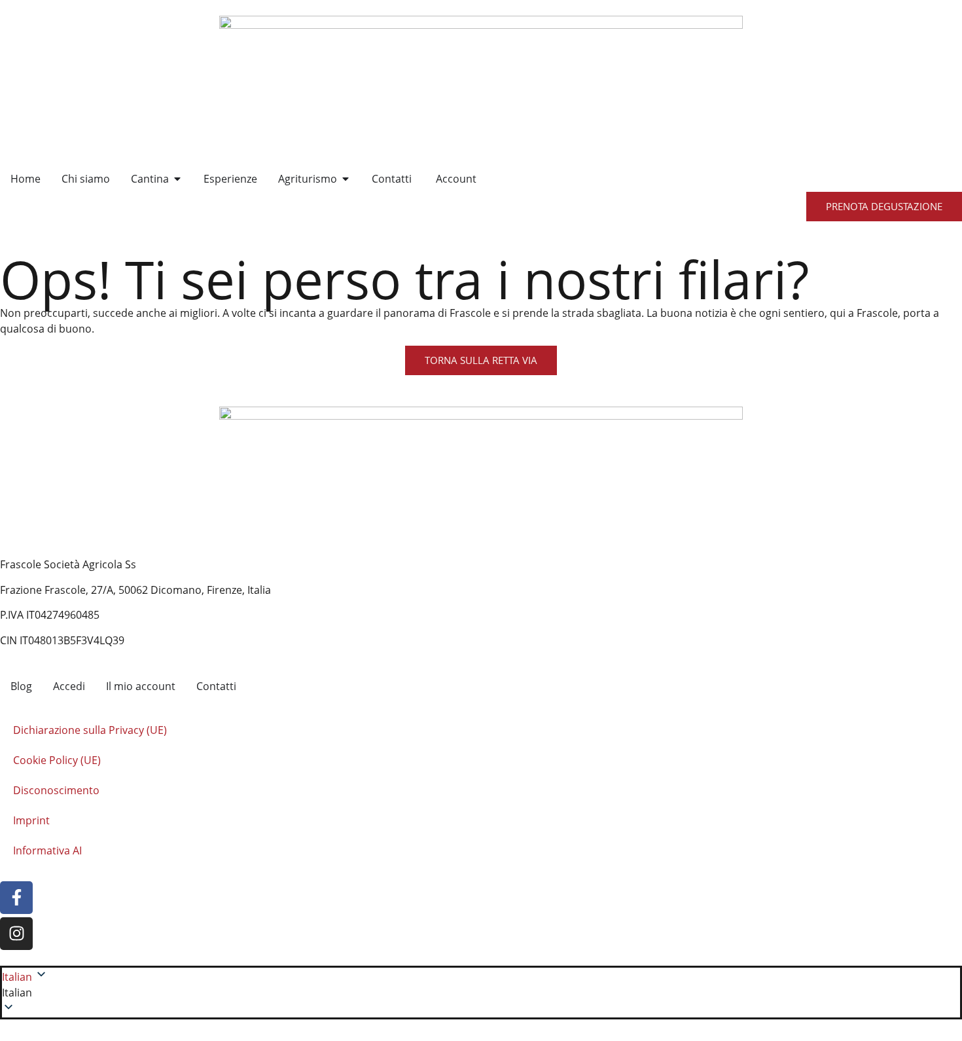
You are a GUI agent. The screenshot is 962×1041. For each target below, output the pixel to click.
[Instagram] (16, 933)
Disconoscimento (56, 790)
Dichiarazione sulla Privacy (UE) (90, 730)
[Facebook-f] (16, 897)
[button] (481, 992)
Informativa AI (47, 850)
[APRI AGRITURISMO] (345, 179)
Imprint (31, 820)
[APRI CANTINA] (177, 179)
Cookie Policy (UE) (57, 760)
